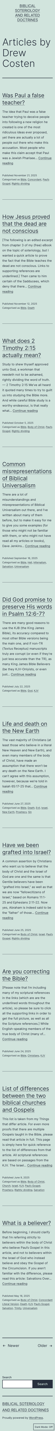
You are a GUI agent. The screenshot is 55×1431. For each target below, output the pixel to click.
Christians (33, 1055)
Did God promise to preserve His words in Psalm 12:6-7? (27, 606)
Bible (23, 179)
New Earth (8, 811)
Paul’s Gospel (32, 1185)
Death (31, 307)
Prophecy (21, 811)
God (30, 690)
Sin (30, 811)
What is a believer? (26, 1223)
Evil (38, 807)
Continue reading (25, 410)
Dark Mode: (41, 1426)
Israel (44, 807)
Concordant (34, 179)
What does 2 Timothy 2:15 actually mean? (21, 347)
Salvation (7, 566)
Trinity (17, 1308)
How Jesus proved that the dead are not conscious (26, 223)
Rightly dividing (21, 183)
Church (6, 1185)
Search (7, 1377)
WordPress (36, 1417)
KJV (36, 690)
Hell (30, 562)
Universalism (21, 566)
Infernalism (39, 562)
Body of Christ (36, 426)
